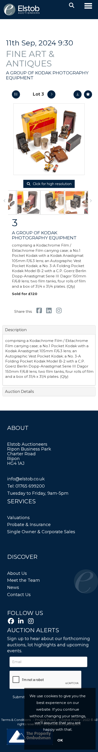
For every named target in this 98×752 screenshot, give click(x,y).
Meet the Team (23, 580)
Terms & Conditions (16, 720)
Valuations (18, 517)
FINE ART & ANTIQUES (30, 59)
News (13, 587)
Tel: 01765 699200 (26, 486)
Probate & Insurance (29, 524)
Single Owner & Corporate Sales (41, 531)
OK (60, 740)
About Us (17, 573)
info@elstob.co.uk (26, 479)
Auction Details (19, 391)
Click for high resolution (52, 184)
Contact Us (19, 594)
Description (16, 330)
